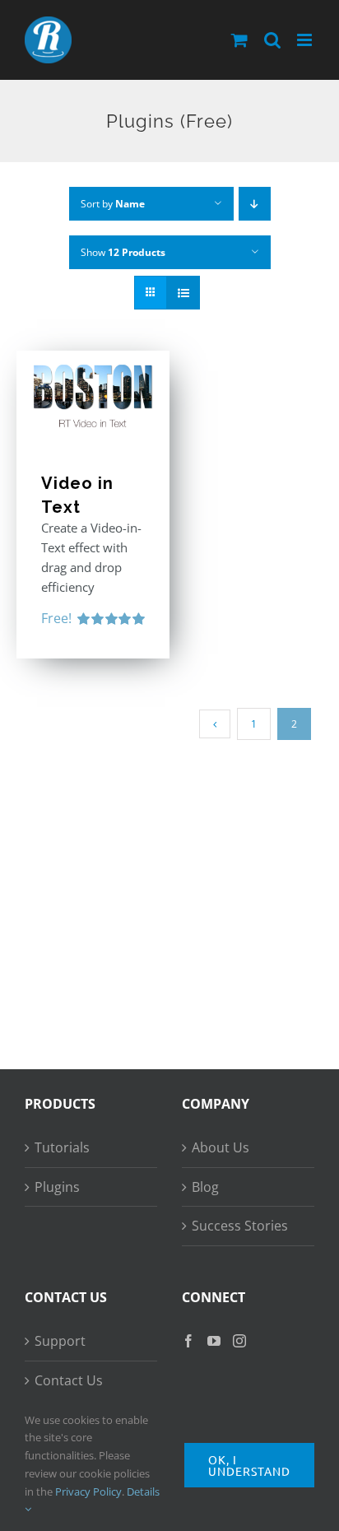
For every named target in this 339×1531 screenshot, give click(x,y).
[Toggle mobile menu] (305, 40)
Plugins (57, 1187)
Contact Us (69, 1380)
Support (60, 1341)
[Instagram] (239, 1340)
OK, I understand (249, 1465)
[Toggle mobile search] (272, 40)
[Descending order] (255, 204)
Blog (205, 1187)
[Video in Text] (93, 394)
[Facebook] (188, 1340)
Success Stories (240, 1226)
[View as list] (183, 293)
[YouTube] (214, 1340)
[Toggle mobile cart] (239, 40)
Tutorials (62, 1147)
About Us (220, 1147)
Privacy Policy (88, 1491)
